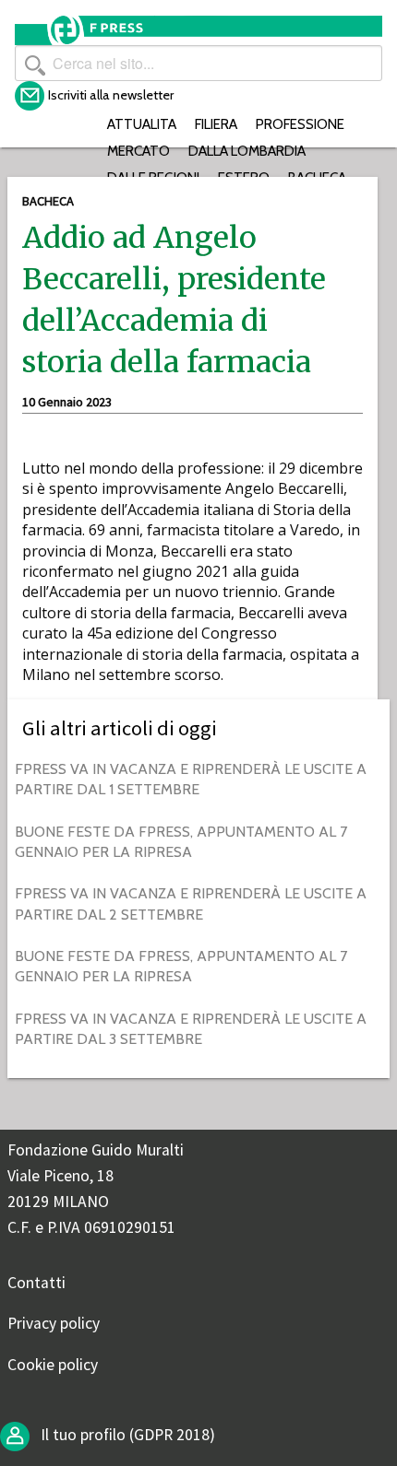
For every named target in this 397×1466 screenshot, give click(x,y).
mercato (138, 150)
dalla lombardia (247, 150)
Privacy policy (53, 1323)
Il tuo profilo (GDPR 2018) (126, 1435)
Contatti (36, 1282)
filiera (216, 124)
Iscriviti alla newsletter (111, 95)
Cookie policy (52, 1365)
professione (300, 124)
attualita (141, 124)
